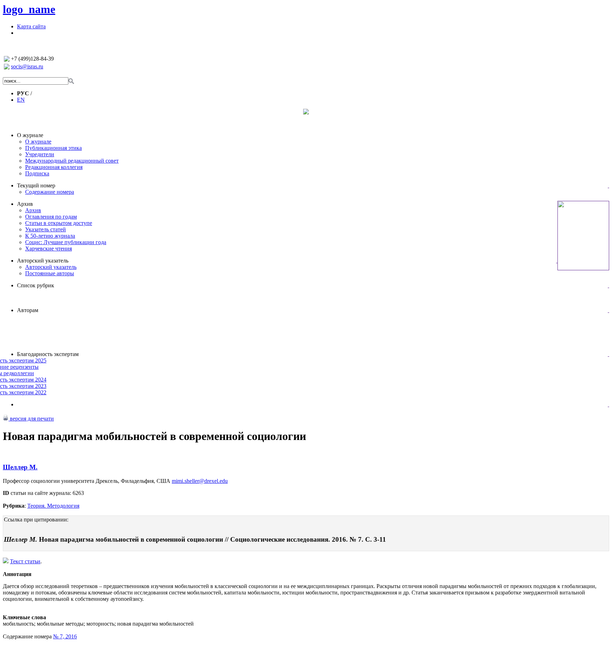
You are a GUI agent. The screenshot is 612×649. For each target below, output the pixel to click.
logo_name (29, 9)
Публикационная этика (53, 148)
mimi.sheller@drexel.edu (200, 481)
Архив (25, 204)
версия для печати (31, 419)
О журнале (30, 135)
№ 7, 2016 (65, 636)
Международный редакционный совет (72, 161)
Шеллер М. (20, 467)
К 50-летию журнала (50, 236)
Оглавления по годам (51, 217)
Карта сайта (31, 26)
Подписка (37, 173)
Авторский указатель (42, 261)
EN (21, 100)
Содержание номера (49, 192)
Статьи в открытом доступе (58, 223)
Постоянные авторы (49, 273)
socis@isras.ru (27, 66)
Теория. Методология (53, 506)
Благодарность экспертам (48, 354)
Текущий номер (36, 185)
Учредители (39, 154)
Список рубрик (35, 285)
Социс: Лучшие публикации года (65, 242)
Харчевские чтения (48, 249)
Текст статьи (25, 561)
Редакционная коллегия (54, 167)
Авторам (27, 310)
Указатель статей (45, 229)
